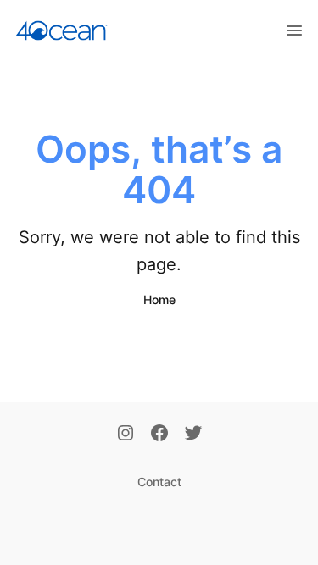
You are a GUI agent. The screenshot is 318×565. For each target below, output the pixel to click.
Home (159, 299)
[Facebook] (159, 434)
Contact (159, 481)
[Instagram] (125, 434)
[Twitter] (193, 434)
